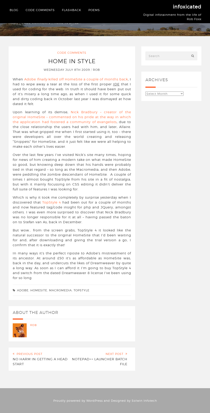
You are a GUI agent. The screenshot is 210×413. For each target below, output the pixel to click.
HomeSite (38, 290)
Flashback (71, 10)
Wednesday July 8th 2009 (67, 69)
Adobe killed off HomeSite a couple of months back (76, 79)
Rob (96, 69)
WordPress (94, 400)
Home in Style (72, 61)
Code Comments (40, 10)
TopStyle (81, 290)
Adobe (23, 290)
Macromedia (60, 290)
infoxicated (187, 7)
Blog (14, 10)
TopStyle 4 (51, 202)
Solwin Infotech (144, 400)
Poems (94, 10)
